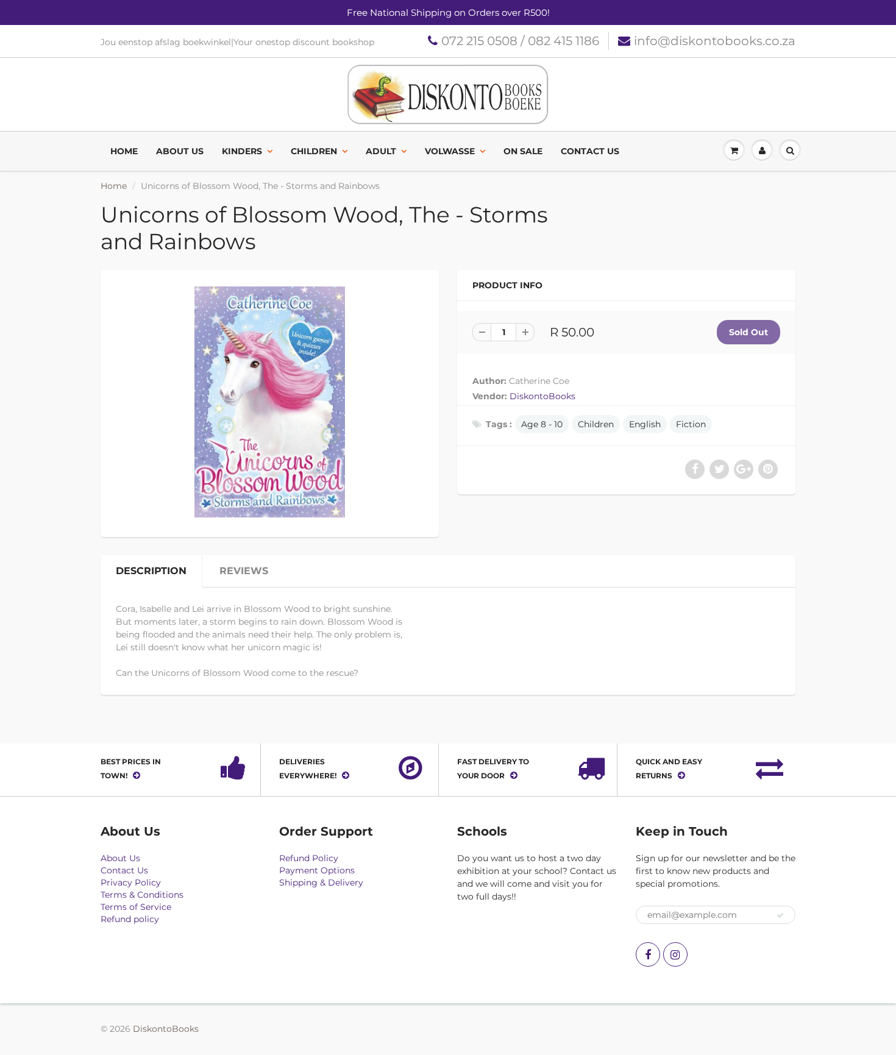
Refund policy (130, 919)
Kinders (242, 151)
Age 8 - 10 (542, 424)
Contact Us (590, 151)
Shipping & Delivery (321, 882)
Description (151, 571)
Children (314, 151)
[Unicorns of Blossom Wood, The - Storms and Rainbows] (270, 402)
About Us (180, 151)
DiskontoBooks (542, 396)
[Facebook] (648, 954)
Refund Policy (308, 858)
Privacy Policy (131, 882)
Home (124, 151)
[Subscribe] (780, 915)
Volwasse (450, 151)
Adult (381, 151)
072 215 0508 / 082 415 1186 (520, 41)
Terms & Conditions (142, 894)
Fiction (691, 424)
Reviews (243, 571)
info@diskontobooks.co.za (714, 41)
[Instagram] (675, 954)
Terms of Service (136, 906)
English (645, 424)
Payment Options (317, 870)
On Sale (522, 151)
